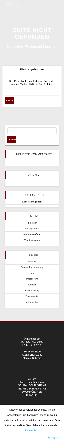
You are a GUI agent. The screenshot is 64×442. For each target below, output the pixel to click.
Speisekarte (32, 296)
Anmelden (32, 223)
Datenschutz (32, 430)
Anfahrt (32, 261)
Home (32, 273)
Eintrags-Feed (32, 228)
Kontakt (32, 284)
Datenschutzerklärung (32, 267)
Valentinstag (32, 302)
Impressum (32, 279)
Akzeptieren (53, 438)
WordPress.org (32, 240)
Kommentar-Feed (32, 234)
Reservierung (32, 290)
